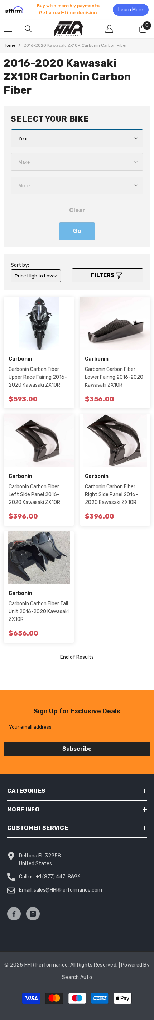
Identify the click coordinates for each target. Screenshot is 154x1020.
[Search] (28, 29)
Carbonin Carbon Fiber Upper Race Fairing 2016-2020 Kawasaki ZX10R (38, 377)
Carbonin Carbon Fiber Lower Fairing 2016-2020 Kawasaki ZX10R (114, 377)
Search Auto (77, 977)
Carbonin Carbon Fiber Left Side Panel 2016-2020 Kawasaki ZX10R (34, 494)
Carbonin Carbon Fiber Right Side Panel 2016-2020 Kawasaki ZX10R (111, 494)
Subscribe (77, 748)
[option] (77, 9)
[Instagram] (33, 913)
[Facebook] (14, 913)
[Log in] (109, 29)
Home (9, 45)
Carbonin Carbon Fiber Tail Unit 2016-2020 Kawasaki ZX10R (39, 611)
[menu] (8, 29)
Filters (103, 275)
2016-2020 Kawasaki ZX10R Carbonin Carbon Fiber (75, 45)
